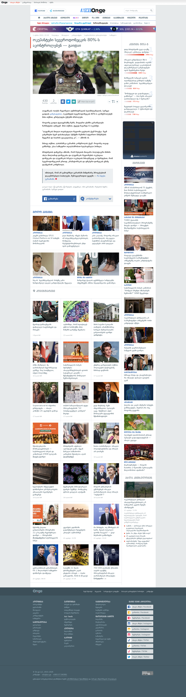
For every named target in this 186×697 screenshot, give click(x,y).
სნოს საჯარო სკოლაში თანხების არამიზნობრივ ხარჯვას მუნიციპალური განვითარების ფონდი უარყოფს (106, 318)
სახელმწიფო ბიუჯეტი (72, 610)
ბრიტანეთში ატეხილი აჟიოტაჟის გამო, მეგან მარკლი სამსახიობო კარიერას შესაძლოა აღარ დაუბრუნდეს (76, 440)
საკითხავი (118, 18)
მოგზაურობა (100, 622)
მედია (35, 644)
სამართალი (37, 639)
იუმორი (98, 633)
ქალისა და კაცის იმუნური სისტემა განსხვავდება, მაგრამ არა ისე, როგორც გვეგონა (138, 398)
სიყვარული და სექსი (103, 639)
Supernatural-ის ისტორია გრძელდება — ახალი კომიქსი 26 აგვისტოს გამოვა (45, 400)
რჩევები (98, 644)
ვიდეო (85, 18)
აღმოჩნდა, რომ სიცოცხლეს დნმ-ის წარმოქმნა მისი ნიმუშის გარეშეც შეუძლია (76, 318)
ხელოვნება (68, 631)
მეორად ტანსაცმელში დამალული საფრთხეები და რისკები (45, 318)
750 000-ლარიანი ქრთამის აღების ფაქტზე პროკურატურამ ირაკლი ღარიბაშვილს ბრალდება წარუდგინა (106, 562)
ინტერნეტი (68, 622)
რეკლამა (143, 18)
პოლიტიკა (114, 23)
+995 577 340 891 (60, 675)
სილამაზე (99, 619)
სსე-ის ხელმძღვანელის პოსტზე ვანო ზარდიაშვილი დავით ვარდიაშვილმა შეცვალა (55, 268)
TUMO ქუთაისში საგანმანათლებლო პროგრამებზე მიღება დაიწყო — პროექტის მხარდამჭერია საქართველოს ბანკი (138, 215)
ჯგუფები (41, 11)
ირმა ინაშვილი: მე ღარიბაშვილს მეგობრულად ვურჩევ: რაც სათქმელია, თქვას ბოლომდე (45, 359)
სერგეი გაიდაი (57, 189)
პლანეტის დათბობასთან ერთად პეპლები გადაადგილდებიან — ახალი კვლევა (138, 428)
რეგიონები (37, 636)
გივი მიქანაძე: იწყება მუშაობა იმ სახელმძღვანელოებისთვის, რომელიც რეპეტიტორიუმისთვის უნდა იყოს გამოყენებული (77, 231)
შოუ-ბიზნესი (68, 634)
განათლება (37, 628)
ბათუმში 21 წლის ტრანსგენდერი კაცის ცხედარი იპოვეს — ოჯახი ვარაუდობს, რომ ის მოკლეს (76, 562)
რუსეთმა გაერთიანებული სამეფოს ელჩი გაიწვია (138, 339)
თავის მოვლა (101, 613)
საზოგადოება (126, 23)
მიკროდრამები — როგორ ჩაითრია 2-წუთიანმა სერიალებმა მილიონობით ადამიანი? (138, 458)
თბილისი (36, 633)
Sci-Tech (68, 616)
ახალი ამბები (15, 2)
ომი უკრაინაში (88, 187)
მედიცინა (99, 607)
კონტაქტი (150, 591)
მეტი (146, 23)
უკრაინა (58, 187)
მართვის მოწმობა (40, 2)
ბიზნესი (66, 607)
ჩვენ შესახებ (88, 591)
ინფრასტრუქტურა (39, 642)
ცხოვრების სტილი (105, 616)
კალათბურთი (69, 646)
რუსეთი (68, 187)
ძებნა (51, 2)
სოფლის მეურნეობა (71, 613)
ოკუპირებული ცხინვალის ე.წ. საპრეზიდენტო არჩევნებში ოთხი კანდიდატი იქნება (138, 311)
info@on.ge (46, 675)
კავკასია (36, 613)
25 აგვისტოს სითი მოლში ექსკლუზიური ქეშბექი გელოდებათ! (139, 537)
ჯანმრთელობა (103, 602)
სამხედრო (113, 35)
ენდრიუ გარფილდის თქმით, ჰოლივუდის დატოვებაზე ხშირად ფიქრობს (106, 359)
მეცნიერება (68, 625)
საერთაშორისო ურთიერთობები (95, 35)
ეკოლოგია (37, 625)
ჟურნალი (65, 18)
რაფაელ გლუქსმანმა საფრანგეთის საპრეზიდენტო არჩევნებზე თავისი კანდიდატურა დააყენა (138, 250)
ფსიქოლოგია (101, 604)
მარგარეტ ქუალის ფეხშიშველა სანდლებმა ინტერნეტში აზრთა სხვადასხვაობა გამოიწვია (99, 268)
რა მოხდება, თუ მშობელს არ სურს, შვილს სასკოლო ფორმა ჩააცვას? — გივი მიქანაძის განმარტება (106, 521)
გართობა (99, 630)
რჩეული (131, 18)
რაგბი (66, 643)
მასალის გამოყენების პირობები (132, 591)
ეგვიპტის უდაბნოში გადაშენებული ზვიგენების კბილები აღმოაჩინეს (76, 521)
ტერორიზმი (37, 607)
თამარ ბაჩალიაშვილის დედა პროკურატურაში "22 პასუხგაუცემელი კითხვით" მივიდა (76, 400)
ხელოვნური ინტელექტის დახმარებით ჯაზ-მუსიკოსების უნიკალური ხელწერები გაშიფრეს (45, 481)
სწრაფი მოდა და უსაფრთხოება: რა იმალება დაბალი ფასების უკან (138, 368)
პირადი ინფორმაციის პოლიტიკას (103, 679)
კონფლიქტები (77, 35)
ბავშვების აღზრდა (102, 610)
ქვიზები (106, 18)
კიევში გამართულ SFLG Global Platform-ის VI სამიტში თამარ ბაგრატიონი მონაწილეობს (47, 230)
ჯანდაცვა (36, 630)
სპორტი (68, 638)
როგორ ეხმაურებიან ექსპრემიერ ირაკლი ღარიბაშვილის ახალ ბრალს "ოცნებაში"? (106, 481)
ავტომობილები (101, 625)
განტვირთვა (26, 2)
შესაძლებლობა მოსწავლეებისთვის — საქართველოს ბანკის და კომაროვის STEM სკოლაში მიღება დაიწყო (45, 440)
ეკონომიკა (137, 23)
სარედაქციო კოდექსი (111, 591)
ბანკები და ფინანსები (72, 604)
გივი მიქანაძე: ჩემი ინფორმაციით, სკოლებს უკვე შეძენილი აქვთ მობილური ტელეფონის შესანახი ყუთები (106, 400)
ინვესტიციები (58, 11)
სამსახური (99, 636)
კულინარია (100, 628)
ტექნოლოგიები (70, 619)
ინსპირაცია (100, 642)
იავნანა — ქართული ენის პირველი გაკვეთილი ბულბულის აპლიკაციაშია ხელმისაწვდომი (139, 528)
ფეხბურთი (68, 640)
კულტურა (69, 628)
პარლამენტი (37, 604)
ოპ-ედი (95, 18)
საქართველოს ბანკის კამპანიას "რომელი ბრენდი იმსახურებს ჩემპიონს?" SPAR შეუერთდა (138, 281)
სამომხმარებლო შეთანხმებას (77, 679)
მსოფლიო (65, 35)
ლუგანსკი (77, 187)
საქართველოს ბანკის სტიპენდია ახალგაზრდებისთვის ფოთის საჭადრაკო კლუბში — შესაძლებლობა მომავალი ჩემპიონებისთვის (76, 359)
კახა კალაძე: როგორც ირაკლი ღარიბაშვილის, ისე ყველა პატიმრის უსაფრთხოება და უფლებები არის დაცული (107, 230)
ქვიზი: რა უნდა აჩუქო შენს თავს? (138, 533)
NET (76, 18)
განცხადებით (56, 114)
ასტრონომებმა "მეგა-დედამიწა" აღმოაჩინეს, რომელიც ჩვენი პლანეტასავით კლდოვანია (138, 543)
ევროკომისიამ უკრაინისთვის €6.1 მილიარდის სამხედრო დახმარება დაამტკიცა (45, 562)
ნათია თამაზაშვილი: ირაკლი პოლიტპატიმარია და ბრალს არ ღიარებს (106, 440)
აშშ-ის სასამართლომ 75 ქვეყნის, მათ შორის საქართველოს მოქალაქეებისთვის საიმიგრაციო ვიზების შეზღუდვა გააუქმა (138, 182)
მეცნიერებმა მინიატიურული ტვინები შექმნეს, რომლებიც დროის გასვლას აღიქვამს (76, 481)
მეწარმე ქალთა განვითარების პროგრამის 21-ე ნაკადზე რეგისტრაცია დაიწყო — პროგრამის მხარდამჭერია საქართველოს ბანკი (45, 521)
